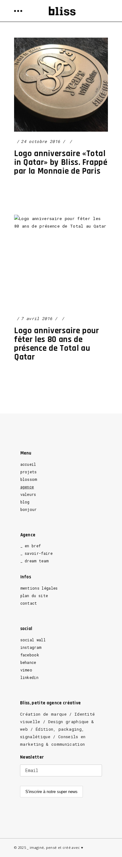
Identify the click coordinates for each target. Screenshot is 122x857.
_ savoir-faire (36, 553)
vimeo (26, 669)
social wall (33, 639)
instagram (31, 647)
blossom (28, 479)
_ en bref (30, 545)
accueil (28, 464)
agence (27, 486)
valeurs (28, 494)
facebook (29, 654)
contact (28, 603)
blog (25, 501)
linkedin (29, 677)
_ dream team (34, 560)
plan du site (34, 595)
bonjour (28, 509)
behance (28, 662)
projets (28, 471)
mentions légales (39, 588)
